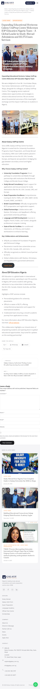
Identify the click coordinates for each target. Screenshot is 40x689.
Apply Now (29, 3)
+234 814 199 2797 (10, 671)
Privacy (31, 685)
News (4, 632)
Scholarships (6, 614)
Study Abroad (6, 599)
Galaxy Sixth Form (7, 602)
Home (6, 9)
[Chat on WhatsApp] (35, 684)
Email (2, 420)
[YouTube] (12, 589)
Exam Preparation (7, 605)
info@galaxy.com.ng (10, 665)
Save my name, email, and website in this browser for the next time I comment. (19, 437)
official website (14, 323)
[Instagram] (3, 589)
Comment (3, 393)
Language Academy (8, 608)
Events (4, 635)
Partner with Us (7, 629)
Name (2, 412)
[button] (11, 122)
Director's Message (8, 626)
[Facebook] (8, 589)
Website (2, 427)
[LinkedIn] (16, 589)
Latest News (6, 20)
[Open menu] (37, 3)
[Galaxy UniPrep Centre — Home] (7, 3)
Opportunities (17, 20)
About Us (5, 623)
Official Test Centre (8, 611)
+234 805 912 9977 (10, 675)
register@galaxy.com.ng (11, 661)
